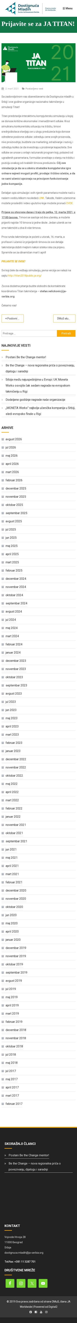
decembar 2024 (16, 578)
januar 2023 (13, 751)
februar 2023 (14, 743)
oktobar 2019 (14, 964)
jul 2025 (11, 529)
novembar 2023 (16, 669)
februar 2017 (14, 1104)
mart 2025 (12, 562)
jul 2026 (11, 447)
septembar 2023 (16, 685)
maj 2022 (12, 784)
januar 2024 (13, 652)
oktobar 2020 (14, 907)
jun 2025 (11, 537)
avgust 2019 (14, 981)
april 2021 (12, 866)
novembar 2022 (16, 767)
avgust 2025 (14, 521)
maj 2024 (12, 628)
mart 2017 (12, 1095)
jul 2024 (11, 620)
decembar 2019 (16, 948)
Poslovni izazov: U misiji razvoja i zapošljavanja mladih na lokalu (15, 318)
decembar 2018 (16, 1030)
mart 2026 (12, 472)
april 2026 (12, 464)
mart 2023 (12, 734)
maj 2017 (12, 1079)
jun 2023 (11, 710)
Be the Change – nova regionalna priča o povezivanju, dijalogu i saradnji (40, 368)
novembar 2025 (16, 496)
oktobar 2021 (14, 833)
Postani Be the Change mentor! (26, 357)
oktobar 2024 (14, 595)
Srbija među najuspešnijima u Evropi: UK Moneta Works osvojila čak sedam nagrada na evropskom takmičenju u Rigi (38, 385)
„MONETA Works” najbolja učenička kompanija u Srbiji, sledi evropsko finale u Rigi (40, 411)
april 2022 (12, 792)
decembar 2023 (16, 661)
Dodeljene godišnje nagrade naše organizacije (35, 399)
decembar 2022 (16, 759)
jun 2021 (11, 849)
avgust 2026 (14, 439)
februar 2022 (14, 808)
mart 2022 (12, 800)
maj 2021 (12, 857)
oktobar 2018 (14, 1046)
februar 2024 (14, 644)
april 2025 (12, 554)
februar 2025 (14, 570)
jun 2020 (11, 915)
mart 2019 (12, 1013)
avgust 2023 (14, 693)
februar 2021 (14, 882)
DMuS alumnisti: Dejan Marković (66, 318)
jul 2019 (11, 989)
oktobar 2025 (14, 505)
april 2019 (12, 1005)
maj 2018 (12, 1063)
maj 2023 (12, 718)
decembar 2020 (16, 890)
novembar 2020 (16, 898)
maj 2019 (12, 997)
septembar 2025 (16, 513)
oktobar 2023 (14, 677)
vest (41, 88)
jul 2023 (11, 702)
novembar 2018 (16, 1038)
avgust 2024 (14, 611)
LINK (41, 198)
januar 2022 (13, 816)
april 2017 (12, 1087)
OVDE (69, 203)
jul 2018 (11, 1054)
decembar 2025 (16, 488)
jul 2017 (11, 1071)
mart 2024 (12, 636)
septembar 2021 (16, 841)
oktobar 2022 (14, 775)
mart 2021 (12, 874)
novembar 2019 (16, 956)
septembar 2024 (16, 603)
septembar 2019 (16, 972)
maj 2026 (12, 455)
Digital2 (53, 1306)
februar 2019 (14, 1022)
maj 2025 (12, 546)
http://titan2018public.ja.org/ (25, 275)
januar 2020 (13, 939)
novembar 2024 (16, 587)
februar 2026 (14, 480)
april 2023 (12, 726)
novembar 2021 (16, 825)
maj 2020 (12, 923)
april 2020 (12, 931)
